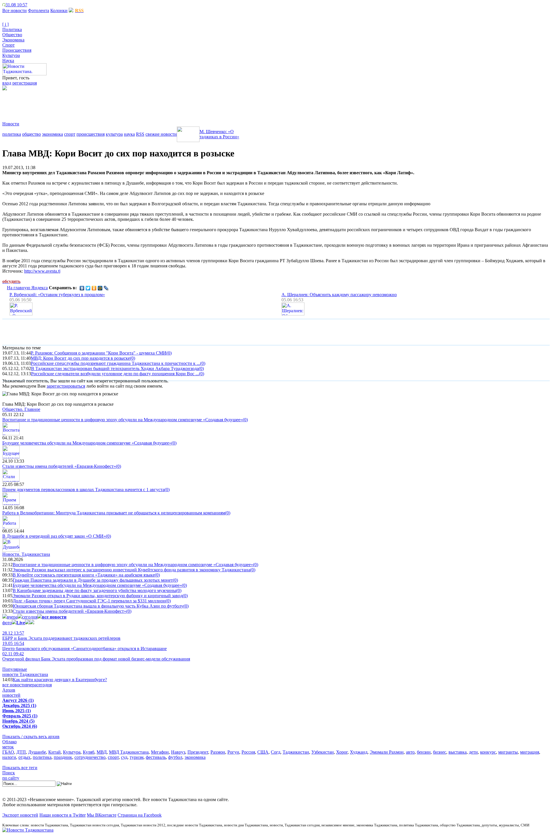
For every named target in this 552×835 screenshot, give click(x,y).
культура (114, 134)
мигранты (508, 752)
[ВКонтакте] (82, 288)
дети (473, 752)
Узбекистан (322, 752)
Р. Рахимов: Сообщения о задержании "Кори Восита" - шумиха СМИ (98, 353)
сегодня (29, 616)
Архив (8, 689)
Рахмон (217, 752)
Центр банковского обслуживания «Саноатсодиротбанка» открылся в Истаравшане (84, 646)
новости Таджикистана (25, 674)
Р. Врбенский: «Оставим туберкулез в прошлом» (57, 294)
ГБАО (8, 752)
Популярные (14, 669)
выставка (457, 752)
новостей (11, 695)
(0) (169, 353)
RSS (140, 134)
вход (6, 83)
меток (8, 746)
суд (124, 757)
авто (410, 752)
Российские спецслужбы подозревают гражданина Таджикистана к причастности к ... (115, 363)
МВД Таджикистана (129, 752)
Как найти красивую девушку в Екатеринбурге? (60, 679)
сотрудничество (90, 757)
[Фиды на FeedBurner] (39, 4)
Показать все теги (19, 767)
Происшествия (16, 50)
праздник (63, 757)
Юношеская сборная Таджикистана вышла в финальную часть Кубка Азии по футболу (98, 606)
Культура (11, 55)
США (263, 752)
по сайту (10, 777)
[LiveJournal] (106, 288)
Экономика (13, 39)
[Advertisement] (107, 103)
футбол (175, 757)
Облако (9, 741)
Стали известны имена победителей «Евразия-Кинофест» (59, 466)
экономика (52, 134)
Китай (54, 752)
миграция (529, 752)
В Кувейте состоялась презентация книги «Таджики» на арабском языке (84, 574)
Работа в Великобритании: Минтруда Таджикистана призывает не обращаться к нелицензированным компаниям (113, 512)
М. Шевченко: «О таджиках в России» (219, 134)
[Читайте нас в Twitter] (34, 4)
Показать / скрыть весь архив (31, 736)
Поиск (8, 772)
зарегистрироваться (66, 386)
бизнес (439, 752)
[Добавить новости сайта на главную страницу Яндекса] (30, 4)
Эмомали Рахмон (387, 752)
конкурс (488, 752)
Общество (12, 34)
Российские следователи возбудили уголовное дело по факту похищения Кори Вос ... (115, 373)
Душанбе (37, 752)
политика (11, 134)
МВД (102, 752)
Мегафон (160, 752)
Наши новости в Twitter (62, 815)
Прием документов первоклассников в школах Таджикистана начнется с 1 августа (83, 489)
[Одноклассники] (94, 288)
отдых (24, 757)
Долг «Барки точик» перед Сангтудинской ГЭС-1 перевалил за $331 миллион (89, 600)
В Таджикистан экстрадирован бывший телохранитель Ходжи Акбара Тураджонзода (115, 368)
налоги (9, 757)
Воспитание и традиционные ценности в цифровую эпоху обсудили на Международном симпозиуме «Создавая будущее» (122, 419)
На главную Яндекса (27, 287)
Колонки (59, 10)
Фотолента (38, 10)
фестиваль (156, 757)
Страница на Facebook (140, 815)
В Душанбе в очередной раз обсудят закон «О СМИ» (54, 536)
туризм (136, 757)
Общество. (21, 409)
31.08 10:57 (16, 4)
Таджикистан (296, 752)
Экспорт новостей (20, 815)
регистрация (24, 83)
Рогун (233, 752)
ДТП (21, 752)
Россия (248, 752)
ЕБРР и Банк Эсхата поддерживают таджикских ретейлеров (61, 636)
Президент (197, 752)
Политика (12, 29)
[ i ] (5, 24)
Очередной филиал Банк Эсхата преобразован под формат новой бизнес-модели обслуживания (96, 656)
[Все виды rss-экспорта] (43, 4)
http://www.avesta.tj (42, 271)
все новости (14, 684)
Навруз (178, 752)
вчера (12, 616)
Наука (8, 60)
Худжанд (358, 752)
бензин (424, 752)
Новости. (26, 554)
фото (7, 622)
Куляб (88, 752)
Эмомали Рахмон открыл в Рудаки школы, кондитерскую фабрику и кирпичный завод (97, 595)
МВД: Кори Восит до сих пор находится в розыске (80, 358)
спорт (69, 134)
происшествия (90, 134)
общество (31, 134)
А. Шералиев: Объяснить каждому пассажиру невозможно (339, 294)
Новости (10, 123)
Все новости (14, 10)
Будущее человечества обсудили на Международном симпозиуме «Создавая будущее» (86, 443)
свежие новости (161, 134)
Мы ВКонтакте (101, 815)
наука (129, 134)
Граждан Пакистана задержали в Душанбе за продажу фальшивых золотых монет (93, 580)
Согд (275, 752)
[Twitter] (88, 288)
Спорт (8, 45)
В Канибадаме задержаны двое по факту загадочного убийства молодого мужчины (94, 590)
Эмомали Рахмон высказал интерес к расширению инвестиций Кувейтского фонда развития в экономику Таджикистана (131, 569)
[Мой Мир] (100, 288)
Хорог (342, 752)
